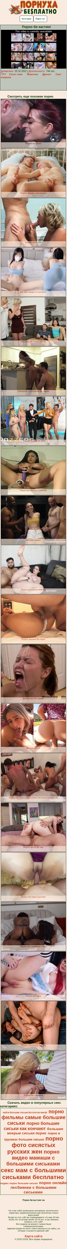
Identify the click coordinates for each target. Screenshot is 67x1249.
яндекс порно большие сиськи (19, 1183)
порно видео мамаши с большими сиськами (33, 1158)
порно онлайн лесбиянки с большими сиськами (38, 1187)
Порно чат (40, 19)
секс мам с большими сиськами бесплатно (33, 1173)
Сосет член (16, 74)
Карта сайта (33, 1236)
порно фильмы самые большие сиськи (33, 1117)
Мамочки (32, 74)
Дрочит (46, 74)
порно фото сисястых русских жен (35, 1145)
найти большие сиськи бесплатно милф (25, 1112)
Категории (26, 19)
